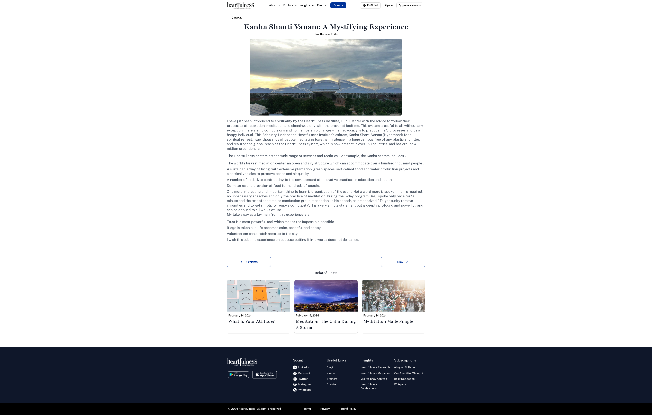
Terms (307, 408)
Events (321, 5)
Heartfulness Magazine (375, 373)
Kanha (331, 373)
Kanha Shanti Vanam (365, 135)
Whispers (400, 384)
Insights (305, 5)
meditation (275, 126)
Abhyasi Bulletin (404, 367)
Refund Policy (347, 408)
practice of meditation (307, 196)
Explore (288, 5)
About (273, 5)
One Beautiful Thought (408, 373)
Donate (338, 5)
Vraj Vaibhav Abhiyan (373, 379)
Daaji (373, 196)
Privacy (325, 408)
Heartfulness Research (375, 367)
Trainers (332, 379)
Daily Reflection (404, 379)
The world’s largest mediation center (256, 163)
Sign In (388, 5)
